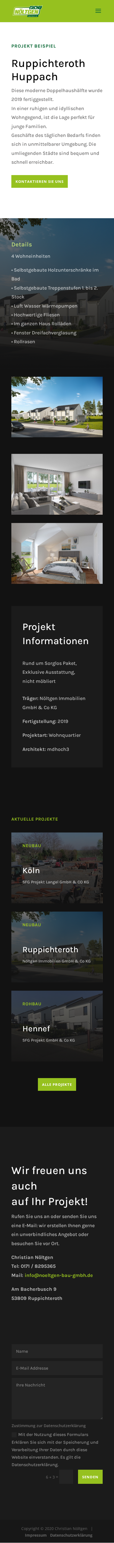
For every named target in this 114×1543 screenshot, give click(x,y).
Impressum (36, 1535)
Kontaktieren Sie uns (39, 181)
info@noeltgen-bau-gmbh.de (59, 1275)
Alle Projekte (57, 1084)
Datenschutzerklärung (71, 1535)
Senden (90, 1476)
